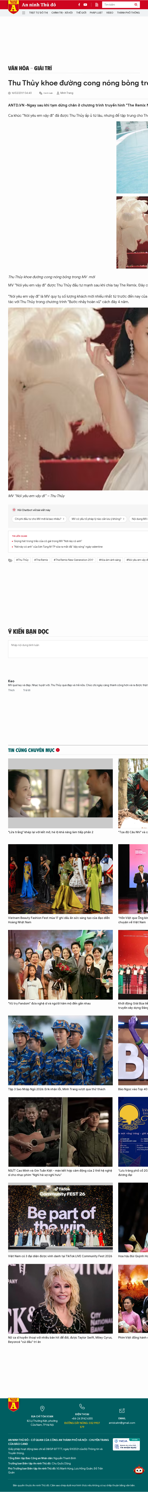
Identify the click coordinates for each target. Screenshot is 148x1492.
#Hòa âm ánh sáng (110, 560)
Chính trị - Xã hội (62, 12)
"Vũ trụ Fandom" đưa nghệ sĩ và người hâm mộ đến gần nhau (49, 1003)
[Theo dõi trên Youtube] (85, 5)
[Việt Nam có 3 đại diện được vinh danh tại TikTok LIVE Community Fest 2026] (60, 1217)
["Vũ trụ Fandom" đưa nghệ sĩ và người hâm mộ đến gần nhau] (60, 965)
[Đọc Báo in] (98, 4)
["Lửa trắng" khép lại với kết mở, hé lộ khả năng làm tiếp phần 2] (60, 793)
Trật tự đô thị (38, 12)
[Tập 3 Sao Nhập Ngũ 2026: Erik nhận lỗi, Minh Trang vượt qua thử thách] (60, 1050)
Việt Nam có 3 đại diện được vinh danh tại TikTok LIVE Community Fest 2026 (60, 1256)
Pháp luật (96, 12)
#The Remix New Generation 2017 (73, 560)
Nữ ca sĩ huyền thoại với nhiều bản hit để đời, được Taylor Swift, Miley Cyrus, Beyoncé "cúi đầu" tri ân (60, 1340)
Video (109, 12)
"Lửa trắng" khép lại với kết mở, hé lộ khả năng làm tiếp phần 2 (50, 832)
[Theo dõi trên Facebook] (80, 5)
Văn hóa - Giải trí (30, 68)
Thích (11, 690)
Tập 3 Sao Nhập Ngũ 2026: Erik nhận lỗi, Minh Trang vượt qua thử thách (56, 1089)
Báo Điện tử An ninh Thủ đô (13, 7)
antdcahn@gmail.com (122, 1422)
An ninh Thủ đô (39, 5)
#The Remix (41, 560)
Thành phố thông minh (131, 12)
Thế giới (81, 12)
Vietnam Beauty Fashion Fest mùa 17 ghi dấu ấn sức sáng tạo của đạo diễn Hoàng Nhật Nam (59, 920)
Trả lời (26, 690)
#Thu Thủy (22, 560)
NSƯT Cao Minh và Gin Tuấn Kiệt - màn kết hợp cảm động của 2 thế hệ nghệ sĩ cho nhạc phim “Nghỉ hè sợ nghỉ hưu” (60, 1173)
